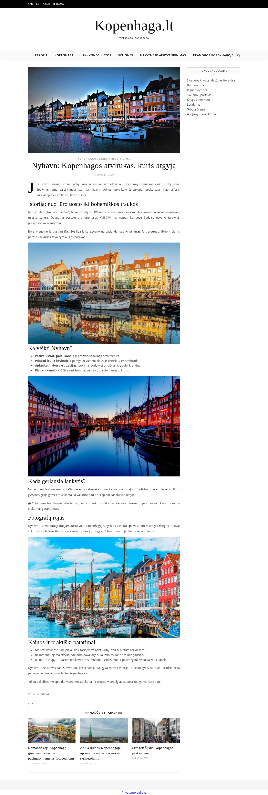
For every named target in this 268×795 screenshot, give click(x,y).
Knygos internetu (198, 99)
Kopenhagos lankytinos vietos (103, 158)
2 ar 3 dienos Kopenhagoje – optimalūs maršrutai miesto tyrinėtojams (102, 753)
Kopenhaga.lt (134, 25)
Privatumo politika (134, 792)
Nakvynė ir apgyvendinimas (163, 55)
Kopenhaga (64, 55)
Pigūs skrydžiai (197, 90)
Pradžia (41, 55)
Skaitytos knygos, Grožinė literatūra (211, 80)
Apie (30, 3)
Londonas (193, 104)
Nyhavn (173, 184)
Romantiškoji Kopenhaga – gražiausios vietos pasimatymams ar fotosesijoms (51, 753)
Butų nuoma (195, 85)
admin (45, 694)
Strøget (100, 682)
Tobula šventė (196, 109)
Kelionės (125, 55)
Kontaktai (43, 3)
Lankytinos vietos (96, 55)
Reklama (58, 3)
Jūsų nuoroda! (201, 114)
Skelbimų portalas (199, 95)
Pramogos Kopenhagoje (213, 55)
